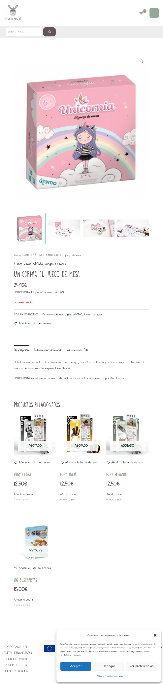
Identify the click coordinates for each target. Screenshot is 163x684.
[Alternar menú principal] (154, 13)
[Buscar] (49, 31)
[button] (155, 635)
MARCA (27, 255)
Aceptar (76, 666)
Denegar (109, 666)
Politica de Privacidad (105, 676)
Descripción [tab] (21, 350)
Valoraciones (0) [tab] (77, 350)
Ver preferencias (141, 666)
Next (148, 228)
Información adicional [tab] (48, 350)
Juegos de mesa (55, 264)
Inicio (17, 255)
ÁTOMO (39, 255)
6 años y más (22, 264)
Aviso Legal (118, 676)
